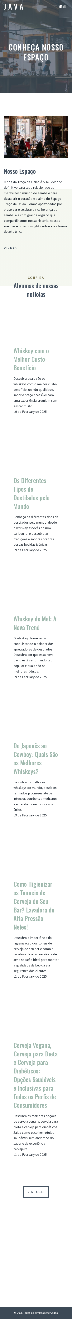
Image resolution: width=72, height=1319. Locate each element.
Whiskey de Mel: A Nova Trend (34, 623)
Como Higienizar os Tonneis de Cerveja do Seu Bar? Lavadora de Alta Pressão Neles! (33, 905)
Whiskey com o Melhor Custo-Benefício (31, 359)
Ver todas (36, 1192)
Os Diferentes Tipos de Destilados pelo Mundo (31, 493)
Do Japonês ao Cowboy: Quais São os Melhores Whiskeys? (35, 758)
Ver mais (10, 248)
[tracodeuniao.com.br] (13, 6)
